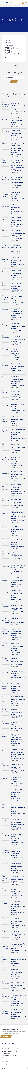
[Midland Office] (5, 660)
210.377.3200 (14, 859)
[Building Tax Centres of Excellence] (7, 2)
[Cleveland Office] (5, 351)
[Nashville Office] (5, 686)
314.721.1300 (14, 345)
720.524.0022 (14, 400)
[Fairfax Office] (5, 419)
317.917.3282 (14, 522)
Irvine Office (15, 527)
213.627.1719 (14, 614)
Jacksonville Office (17, 539)
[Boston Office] (5, 233)
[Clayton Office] (5, 339)
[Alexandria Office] (5, 120)
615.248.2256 (14, 692)
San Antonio (14, 849)
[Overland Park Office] (5, 752)
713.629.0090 (14, 495)
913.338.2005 (14, 760)
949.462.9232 (14, 535)
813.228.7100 (14, 940)
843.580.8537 (14, 304)
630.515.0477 (14, 412)
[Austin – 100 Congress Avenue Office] (5, 146)
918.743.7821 (14, 978)
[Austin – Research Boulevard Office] (5, 179)
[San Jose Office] (5, 891)
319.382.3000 (14, 292)
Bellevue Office (16, 217)
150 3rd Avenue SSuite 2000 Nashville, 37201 (16, 688)
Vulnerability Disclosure (9, 1056)
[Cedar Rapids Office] (5, 286)
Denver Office (15, 391)
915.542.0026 (13, 40)
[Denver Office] (5, 393)
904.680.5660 (14, 548)
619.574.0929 (14, 872)
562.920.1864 (14, 586)
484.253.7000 (14, 573)
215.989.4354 (14, 773)
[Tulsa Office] (5, 972)
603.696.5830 (14, 213)
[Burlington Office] (5, 260)
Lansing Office (15, 590)
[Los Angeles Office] (5, 607)
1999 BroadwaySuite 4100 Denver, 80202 (16, 396)
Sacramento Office (17, 834)
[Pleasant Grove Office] (5, 807)
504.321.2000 (14, 705)
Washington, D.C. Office (18, 995)
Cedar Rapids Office (17, 283)
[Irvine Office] (5, 529)
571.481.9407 (14, 425)
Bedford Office (15, 205)
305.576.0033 (14, 654)
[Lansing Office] (5, 593)
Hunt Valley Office (17, 499)
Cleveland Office (16, 349)
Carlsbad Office (16, 270)
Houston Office (16, 484)
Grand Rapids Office (17, 472)
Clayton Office (15, 336)
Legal (10, 1051)
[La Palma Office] (5, 580)
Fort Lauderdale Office (18, 429)
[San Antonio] (5, 851)
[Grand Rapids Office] (5, 474)
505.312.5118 (14, 113)
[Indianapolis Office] (5, 514)
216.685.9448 (14, 359)
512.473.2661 (14, 173)
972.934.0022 (14, 387)
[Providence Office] (5, 822)
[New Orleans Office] (5, 699)
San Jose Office (16, 889)
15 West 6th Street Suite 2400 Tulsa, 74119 (16, 974)
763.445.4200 (14, 679)
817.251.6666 (14, 561)
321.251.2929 (14, 745)
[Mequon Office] (5, 631)
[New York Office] (5, 712)
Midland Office (15, 658)
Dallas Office (15, 377)
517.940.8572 (14, 601)
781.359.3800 (14, 266)
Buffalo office (15, 245)
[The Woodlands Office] (5, 946)
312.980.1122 (14, 332)
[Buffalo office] (5, 247)
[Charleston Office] (5, 298)
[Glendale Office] (5, 459)
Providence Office (16, 819)
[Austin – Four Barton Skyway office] (5, 162)
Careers (10, 1049)
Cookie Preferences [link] (6, 1064)
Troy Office (14, 957)
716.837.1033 (14, 253)
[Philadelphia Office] (5, 766)
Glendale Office (16, 457)
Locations (17, 1049)
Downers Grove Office (18, 404)
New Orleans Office (17, 696)
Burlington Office (16, 258)
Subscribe (5, 1036)
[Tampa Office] (5, 933)
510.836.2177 (14, 730)
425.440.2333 (14, 226)
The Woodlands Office (18, 944)
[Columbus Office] (5, 366)
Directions (10, 45)
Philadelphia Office (17, 764)
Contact (4, 1051)
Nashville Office (16, 684)
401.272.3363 (14, 830)
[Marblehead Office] (5, 620)
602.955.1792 (14, 914)
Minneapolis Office (17, 671)
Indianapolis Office (17, 512)
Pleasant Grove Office (18, 805)
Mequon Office (15, 629)
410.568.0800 (14, 508)
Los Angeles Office (17, 605)
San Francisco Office (17, 876)
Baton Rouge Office (17, 192)
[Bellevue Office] (5, 220)
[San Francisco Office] (5, 878)
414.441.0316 (14, 639)
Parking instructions (11, 58)
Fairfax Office (15, 417)
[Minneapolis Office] (5, 673)
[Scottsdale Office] (5, 904)
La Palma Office (16, 578)
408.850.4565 (14, 897)
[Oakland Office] (5, 724)
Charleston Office (16, 296)
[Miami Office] (5, 646)
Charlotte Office (16, 309)
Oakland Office (15, 722)
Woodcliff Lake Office (18, 1010)
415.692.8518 (14, 885)
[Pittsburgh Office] (5, 779)
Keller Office (15, 552)
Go (13, 82)
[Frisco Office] (5, 446)
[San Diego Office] (5, 866)
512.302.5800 (14, 188)
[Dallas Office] (5, 379)
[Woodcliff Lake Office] (5, 1012)
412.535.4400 (14, 785)
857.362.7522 (14, 241)
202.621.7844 (14, 1005)
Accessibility (5, 1053)
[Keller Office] (5, 554)
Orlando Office (15, 735)
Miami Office (15, 643)
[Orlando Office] (5, 737)
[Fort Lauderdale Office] (5, 432)
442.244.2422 (14, 279)
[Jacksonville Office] (5, 542)
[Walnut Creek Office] (5, 984)
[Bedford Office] (5, 207)
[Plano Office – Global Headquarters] (5, 792)
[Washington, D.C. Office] (5, 997)
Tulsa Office (14, 969)
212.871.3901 (14, 718)
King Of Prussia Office (18, 565)
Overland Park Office (17, 749)
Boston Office (15, 230)
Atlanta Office (15, 131)
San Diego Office (16, 863)
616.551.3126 (14, 480)
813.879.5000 (14, 927)
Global (4, 1049)
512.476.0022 (14, 156)
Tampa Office (15, 931)
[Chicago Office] (5, 326)
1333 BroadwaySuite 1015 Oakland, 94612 (16, 727)
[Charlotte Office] (5, 311)
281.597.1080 (14, 952)
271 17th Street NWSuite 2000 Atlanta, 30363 (16, 135)
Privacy (16, 1051)
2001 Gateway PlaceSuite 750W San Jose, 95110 (17, 893)
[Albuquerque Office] (5, 105)
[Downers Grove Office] (5, 406)
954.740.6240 (14, 440)
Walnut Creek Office (17, 982)
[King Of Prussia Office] (5, 567)
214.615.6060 (14, 453)
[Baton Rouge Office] (5, 194)
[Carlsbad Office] (5, 273)
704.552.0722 (14, 319)
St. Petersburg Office (17, 918)
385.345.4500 (14, 815)
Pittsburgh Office (16, 777)
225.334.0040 (14, 200)
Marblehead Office (17, 618)
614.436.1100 (14, 372)
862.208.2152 (14, 1018)
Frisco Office (15, 444)
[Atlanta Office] (5, 133)
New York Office (16, 709)
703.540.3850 (14, 126)
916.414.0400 (14, 844)
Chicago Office (15, 323)
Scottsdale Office (16, 902)
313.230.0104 (14, 965)
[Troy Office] (5, 959)
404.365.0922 (14, 139)
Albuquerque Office (17, 103)
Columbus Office (16, 364)
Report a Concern (7, 1058)
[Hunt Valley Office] (5, 501)
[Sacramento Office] (5, 836)
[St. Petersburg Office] (5, 921)
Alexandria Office (16, 118)
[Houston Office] (5, 487)
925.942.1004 (14, 991)
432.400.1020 (14, 667)
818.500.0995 (14, 467)
